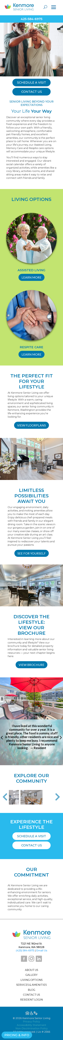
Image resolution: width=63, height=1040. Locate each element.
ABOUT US (31, 970)
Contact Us (31, 845)
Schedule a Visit (31, 836)
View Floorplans (31, 425)
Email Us (41, 950)
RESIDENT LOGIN (31, 999)
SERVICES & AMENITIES (31, 984)
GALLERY (31, 974)
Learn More (31, 277)
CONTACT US (31, 994)
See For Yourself (31, 553)
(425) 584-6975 (25, 950)
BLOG (31, 989)
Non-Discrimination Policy (31, 1028)
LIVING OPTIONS (31, 979)
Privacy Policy (31, 1021)
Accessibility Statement (31, 1025)
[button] (5, 797)
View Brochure (31, 665)
